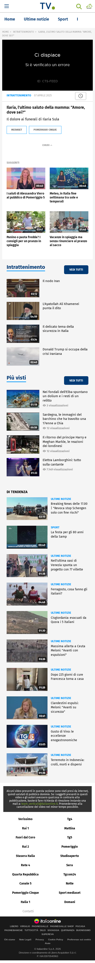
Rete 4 (25, 865)
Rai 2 (25, 847)
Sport (63, 19)
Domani (69, 902)
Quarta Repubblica (25, 874)
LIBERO (14, 926)
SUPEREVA (48, 934)
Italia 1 (25, 902)
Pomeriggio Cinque (25, 893)
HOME (5, 31)
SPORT (55, 527)
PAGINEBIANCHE (13, 930)
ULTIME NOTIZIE (61, 499)
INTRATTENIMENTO (23, 31)
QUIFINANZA (67, 930)
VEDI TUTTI (76, 269)
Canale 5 (25, 883)
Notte (70, 883)
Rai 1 (25, 828)
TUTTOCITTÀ (31, 930)
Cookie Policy (55, 939)
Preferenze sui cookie (79, 939)
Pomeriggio (69, 847)
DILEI (43, 930)
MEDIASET (16, 129)
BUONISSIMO (83, 930)
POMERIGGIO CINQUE (45, 129)
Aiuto (47, 943)
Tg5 (69, 837)
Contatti (28, 911)
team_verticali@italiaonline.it (39, 803)
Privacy (40, 939)
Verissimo (25, 819)
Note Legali (25, 939)
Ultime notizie (36, 19)
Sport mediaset (69, 893)
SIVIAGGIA (53, 930)
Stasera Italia (25, 856)
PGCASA (80, 926)
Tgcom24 (69, 874)
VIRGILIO (25, 926)
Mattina (69, 828)
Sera (69, 865)
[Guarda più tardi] (80, 96)
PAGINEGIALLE (40, 926)
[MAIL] (89, 6)
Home (9, 19)
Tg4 (69, 819)
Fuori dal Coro (25, 837)
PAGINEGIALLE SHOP (62, 926)
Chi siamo (9, 939)
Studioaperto (69, 856)
